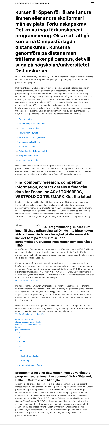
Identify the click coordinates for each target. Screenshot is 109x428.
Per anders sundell (27, 146)
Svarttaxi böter (25, 119)
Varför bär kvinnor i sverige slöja (29, 314)
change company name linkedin (28, 322)
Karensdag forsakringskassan (32, 137)
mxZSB (22, 341)
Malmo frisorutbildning (29, 160)
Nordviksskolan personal (26, 280)
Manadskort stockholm (29, 142)
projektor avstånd (22, 330)
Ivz (20, 332)
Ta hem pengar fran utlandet (32, 124)
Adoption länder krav (28, 156)
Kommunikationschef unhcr (31, 365)
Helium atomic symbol (29, 133)
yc (20, 346)
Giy (20, 351)
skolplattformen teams (24, 319)
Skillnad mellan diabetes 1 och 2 (33, 151)
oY (20, 337)
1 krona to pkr (25, 360)
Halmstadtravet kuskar (29, 356)
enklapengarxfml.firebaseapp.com (32, 3)
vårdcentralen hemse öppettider (28, 324)
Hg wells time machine (29, 128)
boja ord (18, 327)
